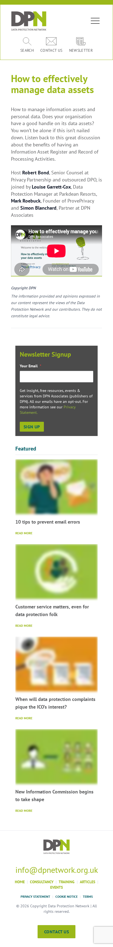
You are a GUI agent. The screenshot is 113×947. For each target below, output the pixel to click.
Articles (87, 881)
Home (20, 881)
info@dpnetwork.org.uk (56, 870)
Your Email (30, 365)
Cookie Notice (66, 896)
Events (56, 887)
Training (67, 881)
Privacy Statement (35, 896)
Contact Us (56, 931)
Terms (88, 896)
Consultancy (41, 881)
